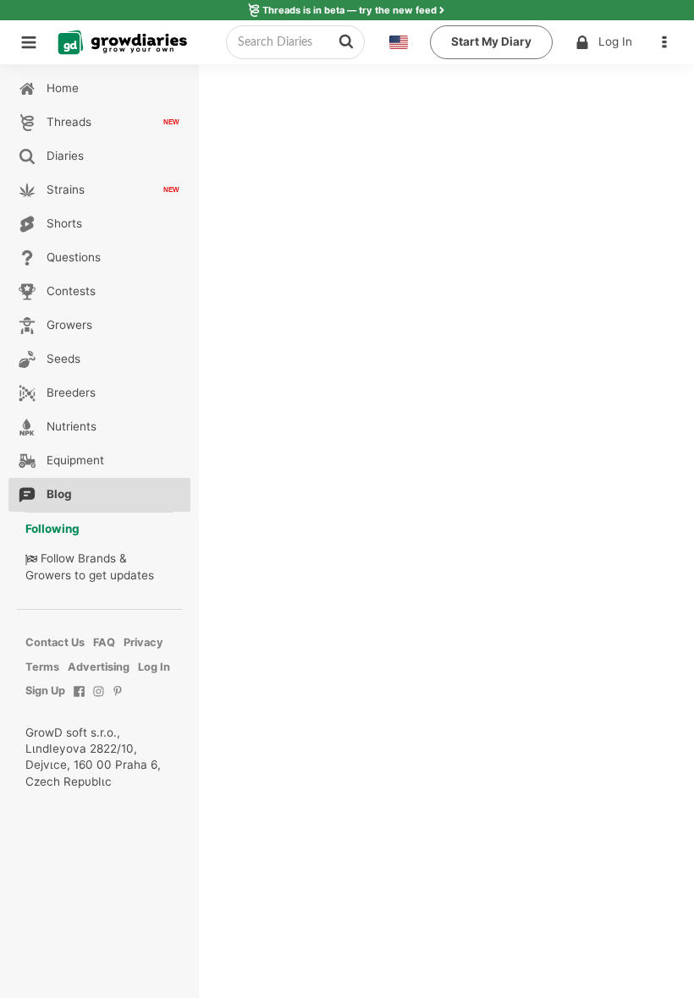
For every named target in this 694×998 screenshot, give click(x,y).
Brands (97, 558)
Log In (615, 41)
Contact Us (55, 642)
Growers (48, 575)
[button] (668, 42)
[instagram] (98, 699)
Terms (42, 667)
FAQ (104, 642)
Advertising (98, 667)
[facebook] (79, 699)
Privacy (143, 642)
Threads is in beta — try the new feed (349, 10)
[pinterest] (118, 699)
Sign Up (45, 690)
